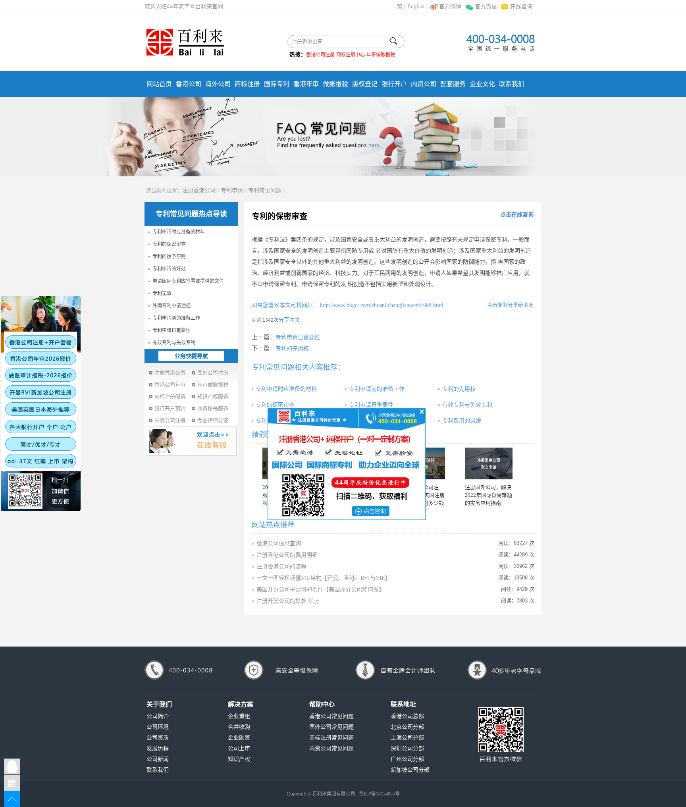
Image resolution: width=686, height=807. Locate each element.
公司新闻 (157, 759)
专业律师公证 (212, 420)
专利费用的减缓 (461, 421)
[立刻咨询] (347, 463)
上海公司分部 (407, 738)
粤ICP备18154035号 (379, 794)
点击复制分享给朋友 (510, 305)
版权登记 (365, 84)
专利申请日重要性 (171, 330)
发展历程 (157, 748)
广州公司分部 (407, 759)
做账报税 (335, 84)
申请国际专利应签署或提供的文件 (188, 281)
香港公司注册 (320, 55)
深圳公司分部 (407, 748)
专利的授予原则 (169, 256)
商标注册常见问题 (331, 738)
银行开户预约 (169, 408)
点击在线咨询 (517, 215)
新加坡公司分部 (410, 770)
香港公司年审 (169, 385)
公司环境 (157, 727)
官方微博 (450, 7)
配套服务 (453, 84)
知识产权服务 (212, 397)
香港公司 (188, 84)
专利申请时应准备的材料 (178, 232)
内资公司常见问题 (331, 748)
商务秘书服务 (212, 408)
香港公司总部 (407, 716)
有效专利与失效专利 (173, 343)
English (415, 7)
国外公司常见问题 (331, 727)
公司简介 (157, 716)
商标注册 (247, 84)
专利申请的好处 (169, 269)
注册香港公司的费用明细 (287, 555)
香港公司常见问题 (331, 716)
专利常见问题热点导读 (191, 214)
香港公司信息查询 (278, 543)
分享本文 (289, 320)
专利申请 (232, 190)
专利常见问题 (264, 190)
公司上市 (239, 748)
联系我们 (511, 84)
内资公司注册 (169, 420)
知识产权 (239, 759)
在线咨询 (521, 7)
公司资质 (157, 738)
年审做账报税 (380, 55)
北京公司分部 (407, 727)
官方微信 (486, 7)
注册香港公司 (199, 190)
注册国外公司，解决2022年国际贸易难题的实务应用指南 (488, 495)
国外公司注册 (212, 373)
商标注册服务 (169, 397)
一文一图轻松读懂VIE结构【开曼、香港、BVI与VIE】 (323, 578)
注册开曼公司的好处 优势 (287, 601)
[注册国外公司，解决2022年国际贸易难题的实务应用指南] (489, 463)
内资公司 (423, 84)
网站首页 (159, 84)
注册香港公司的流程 (281, 567)
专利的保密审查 (169, 244)
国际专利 (276, 84)
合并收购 (239, 727)
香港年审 (306, 84)
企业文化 (482, 84)
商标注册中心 (350, 55)
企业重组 (239, 716)
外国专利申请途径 (171, 306)
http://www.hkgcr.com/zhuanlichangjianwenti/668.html (380, 305)
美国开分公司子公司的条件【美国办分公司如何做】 (320, 590)
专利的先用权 (292, 348)
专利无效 (162, 293)
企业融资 (239, 738)
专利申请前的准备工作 (176, 318)
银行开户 (394, 84)
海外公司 (218, 84)
